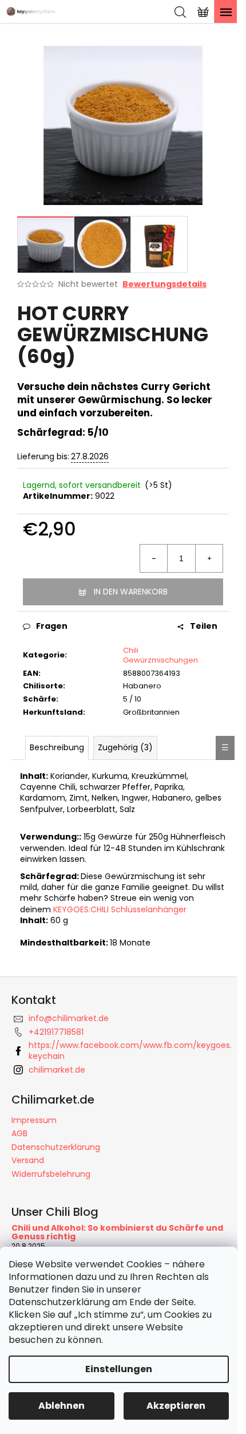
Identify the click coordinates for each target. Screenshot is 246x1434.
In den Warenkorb (131, 591)
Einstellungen (118, 1369)
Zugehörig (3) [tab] (125, 747)
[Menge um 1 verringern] (154, 558)
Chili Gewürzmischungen (160, 655)
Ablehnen (61, 1405)
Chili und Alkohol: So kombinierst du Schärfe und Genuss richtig (117, 1233)
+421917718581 (56, 1032)
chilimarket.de (57, 1070)
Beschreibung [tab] (57, 747)
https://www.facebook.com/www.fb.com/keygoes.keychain (130, 1050)
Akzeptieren (175, 1405)
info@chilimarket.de (69, 1018)
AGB (19, 1133)
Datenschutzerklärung (55, 1147)
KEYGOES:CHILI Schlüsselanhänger (120, 909)
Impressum (34, 1120)
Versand (27, 1160)
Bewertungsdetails (164, 284)
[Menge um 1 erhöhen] (209, 558)
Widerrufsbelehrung (50, 1174)
